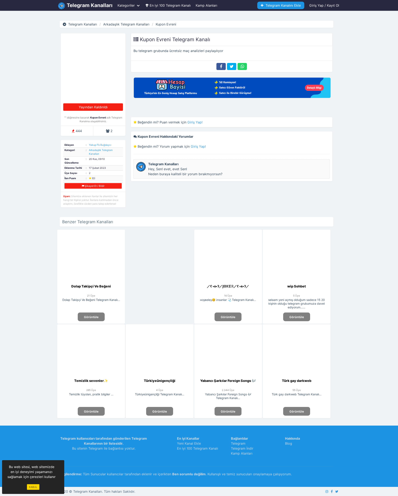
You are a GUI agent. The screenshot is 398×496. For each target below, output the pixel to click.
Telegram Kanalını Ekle (282, 5)
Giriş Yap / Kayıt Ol (324, 5)
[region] (159, 265)
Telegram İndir (242, 448)
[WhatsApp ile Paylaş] (242, 66)
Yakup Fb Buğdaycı (100, 144)
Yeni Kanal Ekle (189, 443)
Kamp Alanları (206, 5)
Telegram (238, 443)
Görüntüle (91, 317)
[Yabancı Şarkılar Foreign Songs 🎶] (228, 376)
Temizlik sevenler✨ (91, 381)
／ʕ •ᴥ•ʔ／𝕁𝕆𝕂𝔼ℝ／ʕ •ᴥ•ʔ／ (228, 286)
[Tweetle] (231, 66)
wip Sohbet (296, 286)
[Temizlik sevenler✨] (91, 376)
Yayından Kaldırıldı (93, 107)
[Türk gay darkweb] (296, 376)
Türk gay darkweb (296, 381)
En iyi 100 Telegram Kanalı (170, 5)
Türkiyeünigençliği (159, 381)
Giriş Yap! (195, 122)
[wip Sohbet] (296, 281)
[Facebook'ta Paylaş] (221, 66)
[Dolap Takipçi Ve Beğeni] (91, 281)
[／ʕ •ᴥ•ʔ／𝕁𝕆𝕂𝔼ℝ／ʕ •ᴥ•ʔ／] (228, 281)
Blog (288, 443)
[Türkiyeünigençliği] (160, 376)
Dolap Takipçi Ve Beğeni (91, 286)
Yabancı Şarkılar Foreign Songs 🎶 (228, 381)
